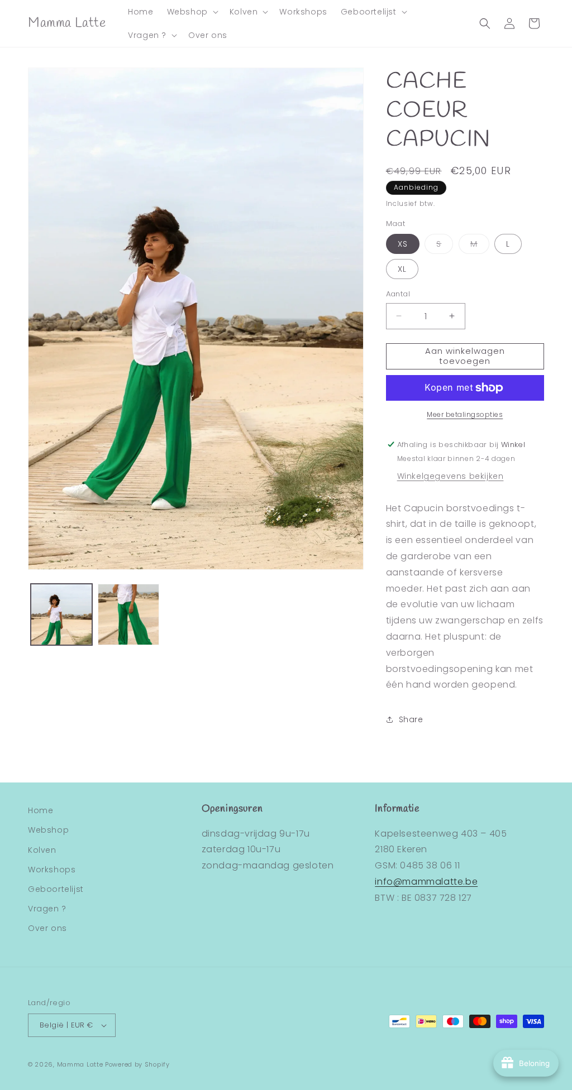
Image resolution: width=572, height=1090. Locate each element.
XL (402, 269)
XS (403, 243)
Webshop (48, 829)
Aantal (398, 294)
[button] (191, 11)
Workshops (51, 869)
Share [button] (411, 719)
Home (40, 810)
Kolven (42, 850)
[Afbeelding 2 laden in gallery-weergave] (128, 614)
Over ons (47, 928)
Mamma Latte (80, 1064)
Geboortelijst (56, 889)
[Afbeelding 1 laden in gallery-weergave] (61, 614)
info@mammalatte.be (426, 881)
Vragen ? (47, 908)
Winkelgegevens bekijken (450, 476)
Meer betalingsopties (465, 414)
